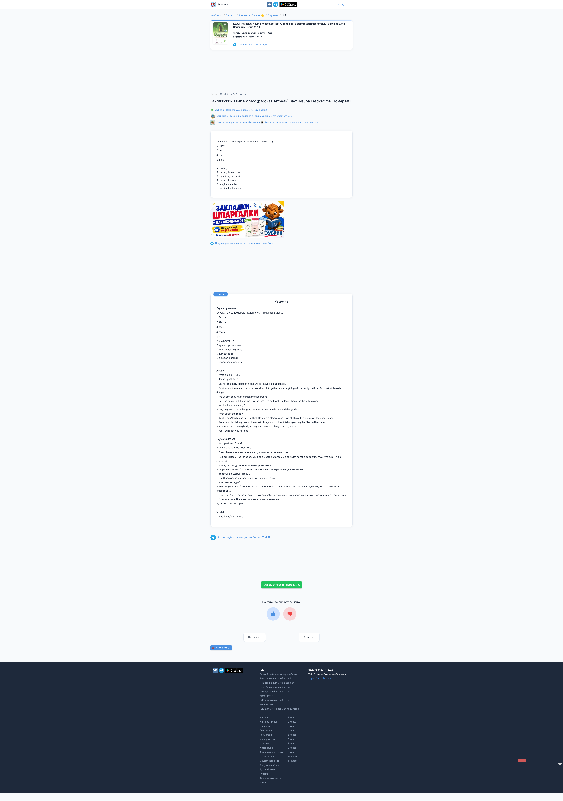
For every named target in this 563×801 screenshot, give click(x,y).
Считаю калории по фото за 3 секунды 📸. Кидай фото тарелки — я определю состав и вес (267, 122)
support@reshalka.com (319, 678)
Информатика (268, 739)
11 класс (292, 760)
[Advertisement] (540, 780)
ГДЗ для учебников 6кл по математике (274, 702)
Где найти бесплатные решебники (278, 674)
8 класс (292, 747)
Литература (266, 747)
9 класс (292, 752)
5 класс (292, 734)
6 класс (292, 739)
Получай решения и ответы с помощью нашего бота (244, 243)
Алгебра (264, 717)
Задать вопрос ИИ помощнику (282, 584)
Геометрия (266, 734)
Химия (263, 782)
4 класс (292, 730)
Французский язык (270, 778)
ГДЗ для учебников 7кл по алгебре (279, 708)
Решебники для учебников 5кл (277, 678)
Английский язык (269, 721)
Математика (267, 756)
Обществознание (269, 760)
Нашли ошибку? (222, 648)
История (264, 743)
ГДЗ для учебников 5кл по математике (274, 693)
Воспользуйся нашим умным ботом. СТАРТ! (243, 537)
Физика (264, 773)
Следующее (309, 637)
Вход (341, 4)
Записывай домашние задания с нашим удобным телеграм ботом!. (254, 116)
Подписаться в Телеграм (252, 44)
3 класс (292, 726)
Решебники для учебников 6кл (277, 682)
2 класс (292, 721)
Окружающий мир (270, 765)
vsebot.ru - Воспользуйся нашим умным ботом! (241, 110)
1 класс (292, 717)
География (266, 730)
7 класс (292, 743)
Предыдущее (254, 637)
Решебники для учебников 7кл (277, 687)
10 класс (292, 756)
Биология (265, 726)
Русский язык (267, 769)
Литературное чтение (271, 752)
